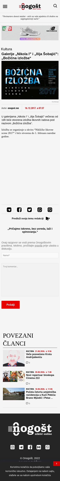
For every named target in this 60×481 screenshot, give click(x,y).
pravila (38, 245)
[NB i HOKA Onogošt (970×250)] (30, 32)
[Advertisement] (30, 168)
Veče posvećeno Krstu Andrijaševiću (39, 356)
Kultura (6, 49)
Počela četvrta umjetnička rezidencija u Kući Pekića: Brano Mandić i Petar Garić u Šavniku (41, 396)
